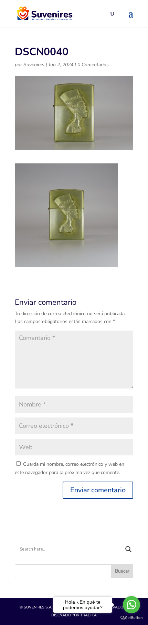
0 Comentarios (93, 64)
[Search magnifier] (128, 549)
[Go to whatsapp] (131, 604)
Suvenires (33, 64)
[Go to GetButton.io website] (131, 618)
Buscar (122, 571)
